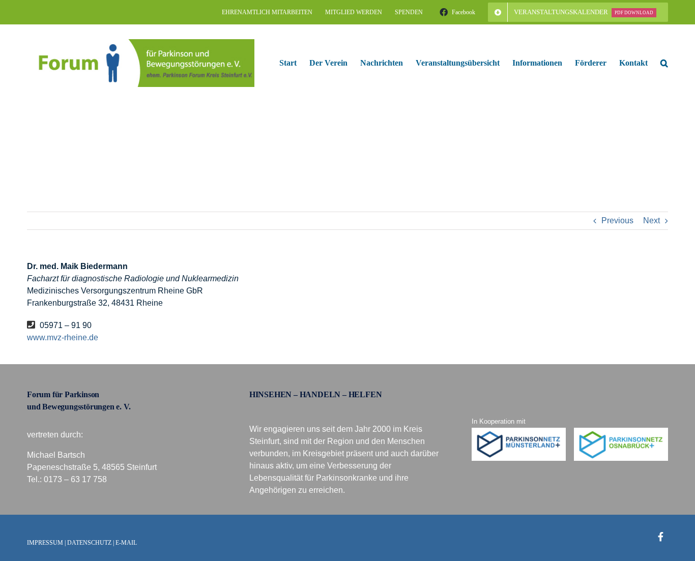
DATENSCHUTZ (89, 542)
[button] (664, 63)
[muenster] (519, 431)
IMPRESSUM (45, 542)
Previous (617, 220)
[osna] (621, 431)
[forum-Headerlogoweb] (140, 43)
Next (651, 220)
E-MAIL (126, 542)
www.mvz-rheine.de (62, 337)
